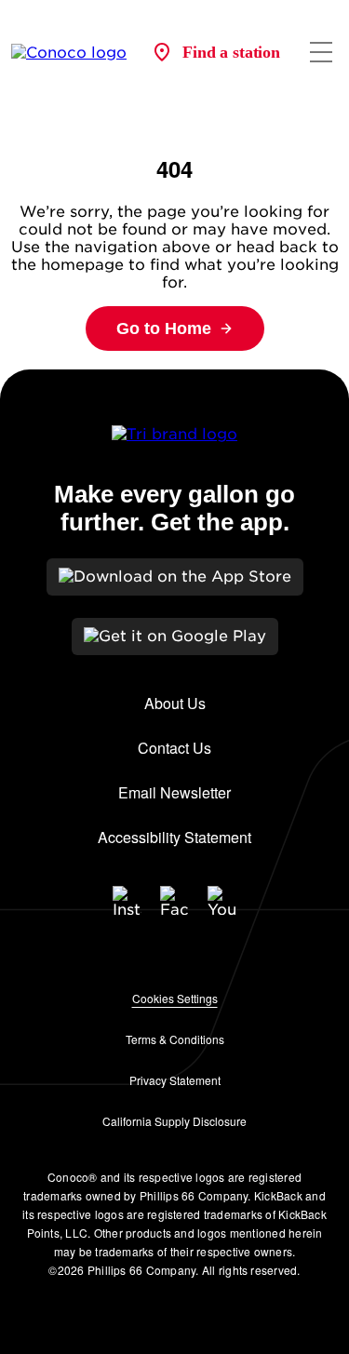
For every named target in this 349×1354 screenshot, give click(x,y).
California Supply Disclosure (174, 1121)
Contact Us (174, 747)
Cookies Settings (175, 998)
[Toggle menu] (321, 52)
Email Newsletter (174, 792)
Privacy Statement (175, 1080)
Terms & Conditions (175, 1039)
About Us (175, 703)
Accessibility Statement (174, 837)
